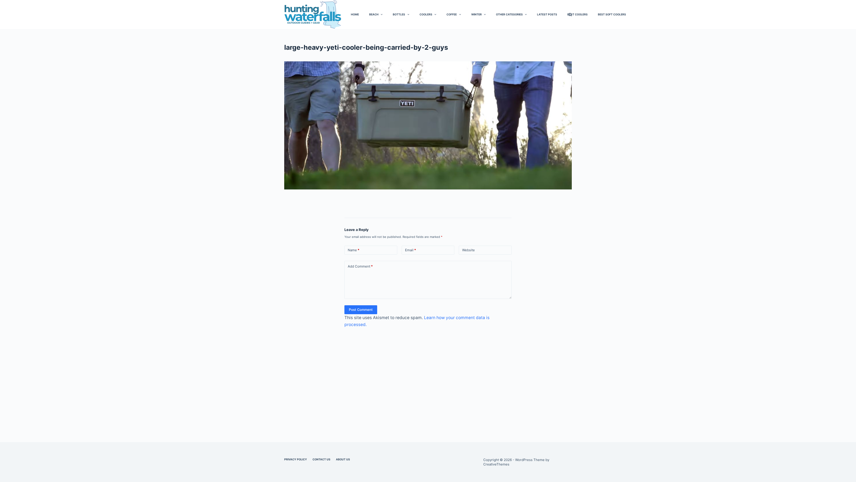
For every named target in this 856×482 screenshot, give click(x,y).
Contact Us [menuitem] (321, 459)
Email (410, 250)
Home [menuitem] (355, 14)
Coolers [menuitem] (426, 14)
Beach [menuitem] (374, 14)
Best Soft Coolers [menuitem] (612, 14)
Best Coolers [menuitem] (577, 14)
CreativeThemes (496, 464)
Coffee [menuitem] (452, 14)
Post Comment (361, 309)
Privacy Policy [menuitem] (295, 459)
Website (468, 250)
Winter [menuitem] (476, 14)
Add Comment (360, 266)
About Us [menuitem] (343, 459)
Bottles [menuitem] (399, 14)
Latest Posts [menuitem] (547, 14)
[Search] (570, 14)
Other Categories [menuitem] (509, 14)
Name (353, 250)
